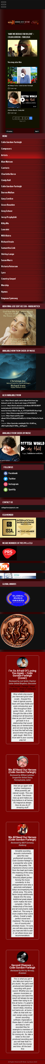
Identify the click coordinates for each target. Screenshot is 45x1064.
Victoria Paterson (9, 266)
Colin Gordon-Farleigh (11, 142)
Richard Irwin (7, 241)
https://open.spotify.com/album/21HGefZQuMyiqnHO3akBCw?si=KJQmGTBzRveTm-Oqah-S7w (22, 418)
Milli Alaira (6, 235)
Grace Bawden (8, 204)
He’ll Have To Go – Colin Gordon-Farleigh (20, 86)
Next (36, 131)
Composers (6, 148)
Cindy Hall (6, 180)
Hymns (4, 291)
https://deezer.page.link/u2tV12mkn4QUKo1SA (21, 413)
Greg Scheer (6, 210)
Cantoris (5, 167)
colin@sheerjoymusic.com (9, 507)
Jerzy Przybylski (9, 217)
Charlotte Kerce (8, 174)
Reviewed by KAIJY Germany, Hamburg (22, 844)
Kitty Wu (5, 223)
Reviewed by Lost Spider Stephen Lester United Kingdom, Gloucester (22, 682)
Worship (5, 285)
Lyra (3, 272)
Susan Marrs (6, 260)
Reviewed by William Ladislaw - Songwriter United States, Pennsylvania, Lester (22, 777)
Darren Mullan (7, 192)
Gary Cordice (7, 198)
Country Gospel (8, 278)
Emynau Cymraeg (9, 298)
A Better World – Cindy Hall (16, 110)
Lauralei (5, 229)
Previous (9, 131)
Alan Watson (7, 161)
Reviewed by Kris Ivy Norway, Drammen (22, 971)
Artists (4, 155)
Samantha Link (8, 247)
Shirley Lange (7, 254)
